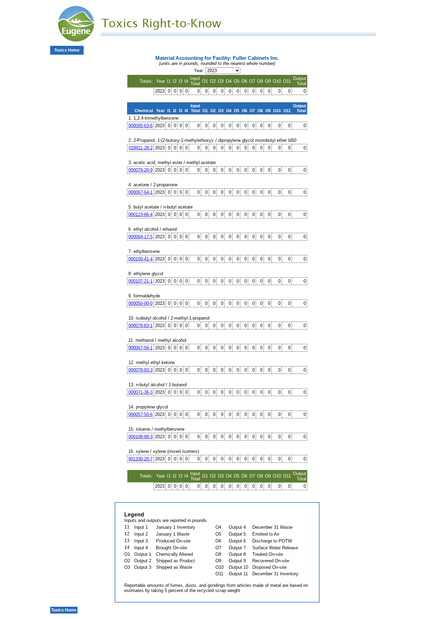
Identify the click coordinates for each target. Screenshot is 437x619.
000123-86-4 (140, 214)
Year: (199, 70)
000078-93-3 (140, 370)
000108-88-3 (140, 436)
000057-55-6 (140, 414)
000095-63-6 (140, 125)
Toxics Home (67, 50)
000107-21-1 (140, 281)
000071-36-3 (140, 392)
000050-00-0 (140, 303)
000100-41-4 (140, 258)
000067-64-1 (140, 192)
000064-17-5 (140, 236)
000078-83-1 (140, 325)
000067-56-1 (140, 347)
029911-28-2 (141, 147)
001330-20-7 (140, 458)
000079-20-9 (140, 170)
